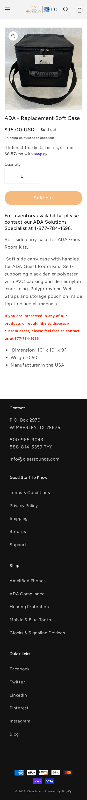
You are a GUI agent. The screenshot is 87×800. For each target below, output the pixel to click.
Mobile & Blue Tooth (30, 619)
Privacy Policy (24, 505)
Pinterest (19, 707)
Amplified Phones (28, 580)
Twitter (17, 681)
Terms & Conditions (30, 492)
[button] (7, 9)
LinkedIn (18, 695)
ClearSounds (35, 791)
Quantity (13, 164)
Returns (18, 531)
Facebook (19, 668)
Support (18, 544)
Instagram (20, 720)
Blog (14, 734)
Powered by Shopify (58, 791)
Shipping (11, 138)
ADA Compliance (27, 593)
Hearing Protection (29, 606)
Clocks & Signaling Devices (37, 632)
